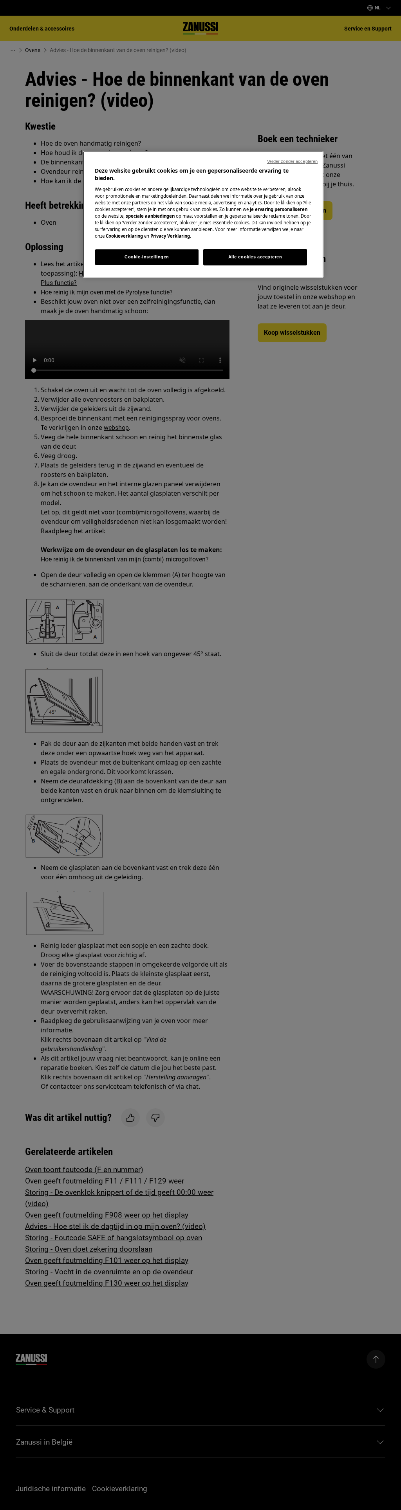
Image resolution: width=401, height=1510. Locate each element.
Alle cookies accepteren (255, 256)
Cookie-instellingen (147, 256)
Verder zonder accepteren (292, 161)
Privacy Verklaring (170, 236)
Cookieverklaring (124, 236)
